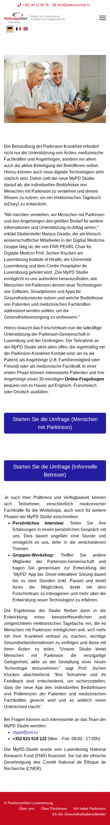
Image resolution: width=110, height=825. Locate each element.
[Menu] (102, 18)
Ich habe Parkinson (89, 808)
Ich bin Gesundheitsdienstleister (79, 814)
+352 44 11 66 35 (35, 5)
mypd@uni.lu (25, 732)
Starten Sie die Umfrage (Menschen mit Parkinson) (55, 423)
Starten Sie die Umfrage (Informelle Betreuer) (55, 471)
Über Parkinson (54, 808)
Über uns (26, 808)
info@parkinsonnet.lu (73, 5)
